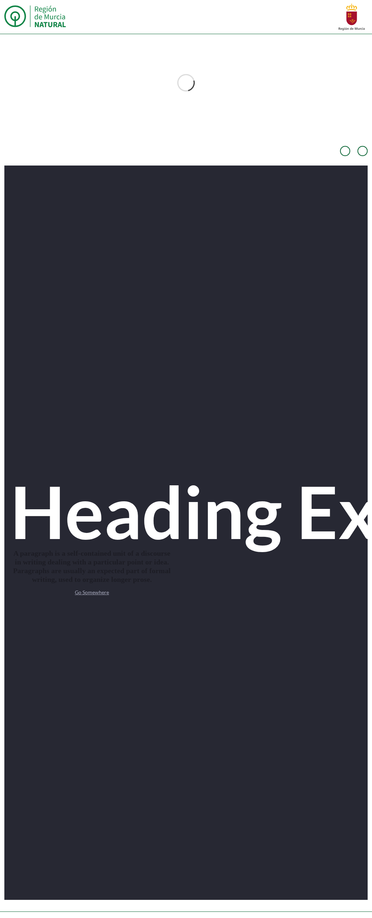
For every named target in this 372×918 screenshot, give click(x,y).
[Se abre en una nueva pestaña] (352, 16)
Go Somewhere (92, 592)
